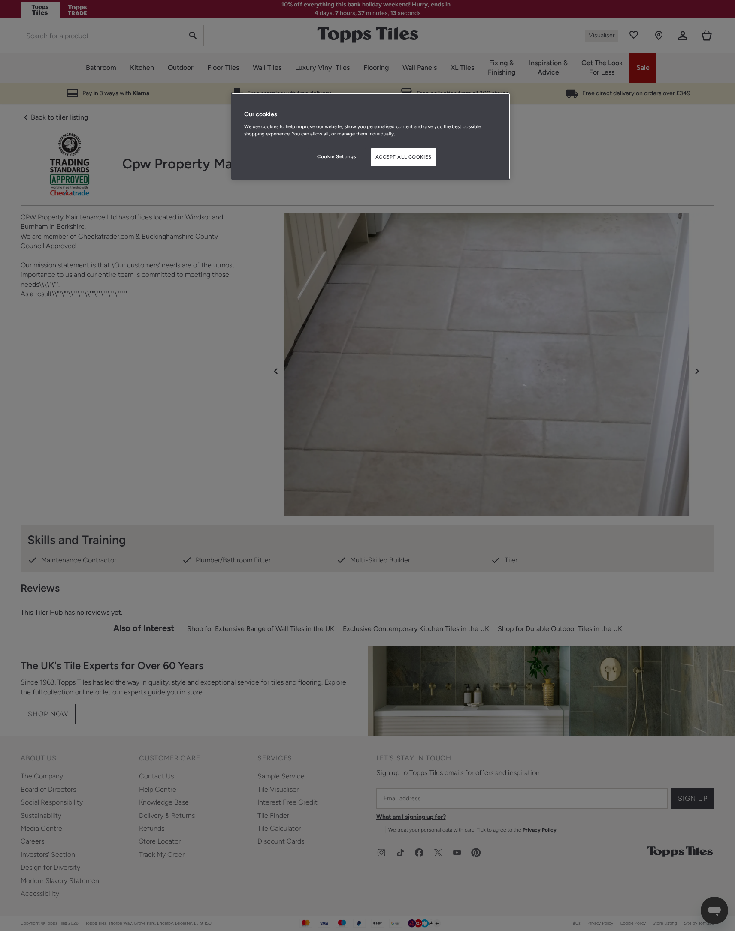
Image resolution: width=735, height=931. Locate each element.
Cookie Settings (336, 156)
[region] (370, 136)
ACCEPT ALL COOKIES (403, 157)
